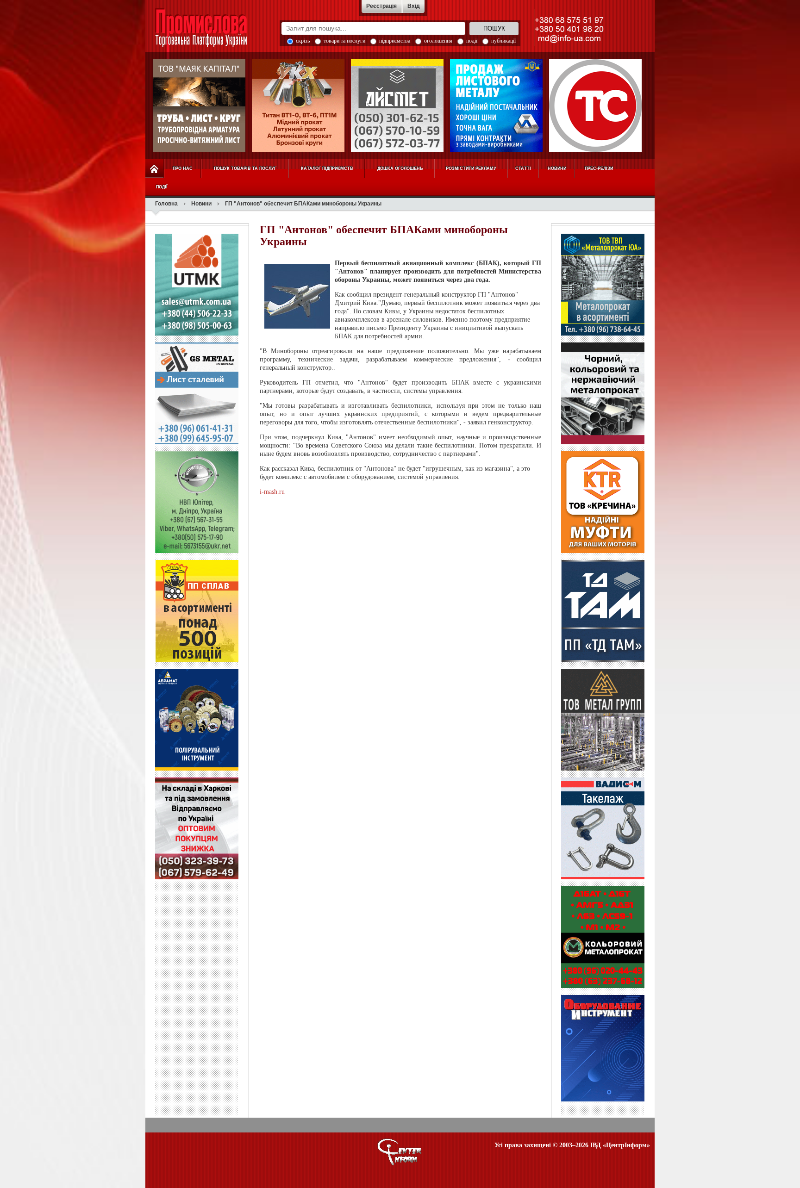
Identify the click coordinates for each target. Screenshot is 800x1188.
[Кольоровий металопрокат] (602, 986)
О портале (400, 1152)
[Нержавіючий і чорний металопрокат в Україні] (199, 105)
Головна (166, 203)
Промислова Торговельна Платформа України (211, 34)
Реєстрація (381, 6)
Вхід (413, 6)
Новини (201, 203)
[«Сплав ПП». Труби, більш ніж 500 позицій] (196, 660)
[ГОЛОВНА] (154, 168)
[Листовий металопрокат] (496, 105)
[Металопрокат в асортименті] (602, 768)
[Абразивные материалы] (196, 768)
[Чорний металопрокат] (196, 442)
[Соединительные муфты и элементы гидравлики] (602, 551)
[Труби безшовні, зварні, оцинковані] (196, 333)
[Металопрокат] (602, 333)
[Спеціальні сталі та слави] (196, 551)
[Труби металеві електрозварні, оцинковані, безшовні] (595, 105)
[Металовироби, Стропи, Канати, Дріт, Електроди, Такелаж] (602, 877)
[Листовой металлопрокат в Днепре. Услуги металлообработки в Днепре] (602, 660)
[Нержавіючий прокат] (397, 105)
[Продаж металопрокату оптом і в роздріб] (602, 442)
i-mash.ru (272, 491)
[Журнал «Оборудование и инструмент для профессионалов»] (602, 1099)
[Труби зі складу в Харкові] (196, 877)
